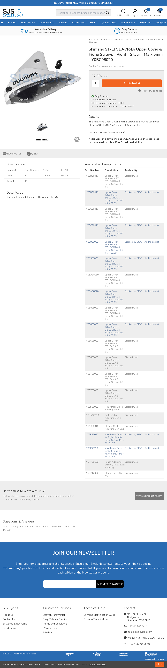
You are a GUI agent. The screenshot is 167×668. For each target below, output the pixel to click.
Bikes (92, 22)
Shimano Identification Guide (99, 615)
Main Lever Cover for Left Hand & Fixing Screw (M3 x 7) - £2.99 (114, 452)
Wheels (63, 22)
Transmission (28, 22)
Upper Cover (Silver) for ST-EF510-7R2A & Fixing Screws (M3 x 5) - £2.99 (114, 198)
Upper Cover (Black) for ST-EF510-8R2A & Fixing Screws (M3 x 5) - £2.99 (114, 247)
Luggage (161, 22)
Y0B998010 (92, 241)
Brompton (145, 22)
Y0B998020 (92, 258)
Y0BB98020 (92, 192)
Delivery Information (54, 615)
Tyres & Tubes (108, 22)
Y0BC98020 (92, 225)
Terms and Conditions (55, 623)
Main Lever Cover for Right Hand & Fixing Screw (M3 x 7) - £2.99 (114, 438)
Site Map (48, 632)
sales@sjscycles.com (140, 632)
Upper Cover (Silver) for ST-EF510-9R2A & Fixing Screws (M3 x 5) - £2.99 (114, 330)
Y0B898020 (92, 324)
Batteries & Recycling (15, 623)
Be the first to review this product (107, 66)
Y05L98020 (92, 448)
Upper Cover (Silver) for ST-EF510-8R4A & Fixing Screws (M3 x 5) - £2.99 (114, 297)
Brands (12, 22)
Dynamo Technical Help (97, 619)
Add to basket (151, 192)
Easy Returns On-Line (55, 619)
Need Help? (9, 628)
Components (47, 22)
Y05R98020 (92, 434)
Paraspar (160, 659)
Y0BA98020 (92, 291)
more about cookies (97, 664)
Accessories (78, 22)
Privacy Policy (51, 628)
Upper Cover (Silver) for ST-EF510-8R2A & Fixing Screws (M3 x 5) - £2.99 (114, 264)
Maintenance (128, 22)
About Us (8, 615)
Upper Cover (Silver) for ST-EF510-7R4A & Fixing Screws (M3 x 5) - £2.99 (114, 231)
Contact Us (9, 619)
